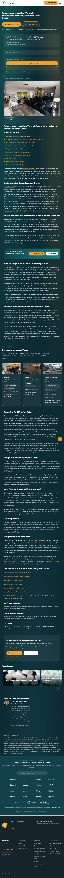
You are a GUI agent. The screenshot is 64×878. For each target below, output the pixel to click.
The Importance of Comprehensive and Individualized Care (24, 139)
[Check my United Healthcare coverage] (51, 791)
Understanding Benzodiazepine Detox (18, 136)
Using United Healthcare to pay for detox (17, 576)
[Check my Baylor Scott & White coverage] (19, 802)
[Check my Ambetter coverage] (51, 785)
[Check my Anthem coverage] (13, 791)
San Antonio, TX (22, 848)
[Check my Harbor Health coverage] (13, 779)
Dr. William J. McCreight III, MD (34, 38)
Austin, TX (20, 843)
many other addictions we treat (28, 543)
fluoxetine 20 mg (52, 206)
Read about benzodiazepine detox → (17, 657)
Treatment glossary (55, 851)
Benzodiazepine (9, 187)
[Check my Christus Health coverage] (51, 797)
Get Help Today (11, 158)
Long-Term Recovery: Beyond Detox (17, 152)
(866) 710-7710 (52, 3)
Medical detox (38, 846)
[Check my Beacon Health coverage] (25, 797)
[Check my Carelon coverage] (38, 785)
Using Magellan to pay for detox (14, 588)
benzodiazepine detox (29, 168)
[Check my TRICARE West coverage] (45, 802)
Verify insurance (51, 253)
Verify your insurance (30, 24)
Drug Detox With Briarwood (15, 161)
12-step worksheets (55, 854)
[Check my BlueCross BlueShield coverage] (13, 797)
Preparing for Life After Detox (15, 149)
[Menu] (60, 3)
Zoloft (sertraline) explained (32, 320)
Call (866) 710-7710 (13, 24)
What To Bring (54, 848)
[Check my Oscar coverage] (51, 779)
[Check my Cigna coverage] (38, 791)
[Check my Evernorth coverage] (38, 779)
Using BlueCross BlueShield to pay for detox (18, 572)
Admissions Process (55, 843)
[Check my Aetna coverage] (38, 797)
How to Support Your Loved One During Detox (20, 142)
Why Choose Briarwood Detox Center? (18, 155)
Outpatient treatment (40, 851)
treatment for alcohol (34, 540)
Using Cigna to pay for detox (13, 580)
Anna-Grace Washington (17, 38)
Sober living (37, 854)
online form (28, 626)
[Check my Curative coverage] (25, 785)
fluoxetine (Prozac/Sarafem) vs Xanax (24, 211)
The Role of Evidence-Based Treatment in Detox (21, 146)
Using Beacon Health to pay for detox (16, 592)
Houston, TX (21, 846)
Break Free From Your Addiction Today (18, 165)
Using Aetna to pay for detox (13, 584)
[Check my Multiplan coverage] (25, 791)
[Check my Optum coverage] (13, 785)
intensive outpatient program (13, 432)
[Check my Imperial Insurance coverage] (25, 779)
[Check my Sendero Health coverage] (32, 802)
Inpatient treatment (39, 848)
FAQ (51, 846)
